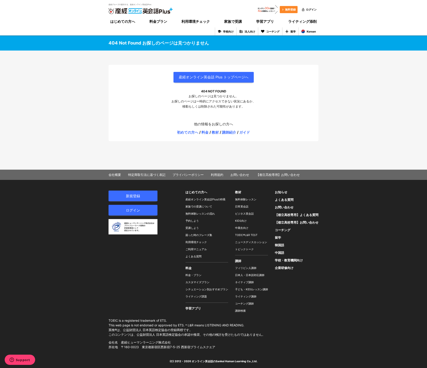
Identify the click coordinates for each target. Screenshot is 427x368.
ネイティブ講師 (244, 282)
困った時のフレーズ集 (198, 235)
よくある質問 (193, 256)
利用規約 (217, 175)
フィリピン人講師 (245, 268)
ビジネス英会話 (244, 213)
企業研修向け (284, 268)
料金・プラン (193, 275)
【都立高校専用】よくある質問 (296, 215)
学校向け (228, 31)
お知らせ (281, 192)
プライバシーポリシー (188, 175)
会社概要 (115, 175)
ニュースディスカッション (251, 242)
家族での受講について (198, 206)
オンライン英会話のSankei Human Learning (219, 361)
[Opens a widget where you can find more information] (19, 360)
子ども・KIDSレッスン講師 (251, 289)
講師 (238, 261)
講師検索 (240, 310)
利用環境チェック (195, 21)
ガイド (244, 132)
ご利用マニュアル (196, 249)
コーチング (273, 31)
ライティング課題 (196, 296)
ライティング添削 (302, 21)
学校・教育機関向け (289, 260)
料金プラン (158, 21)
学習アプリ (265, 21)
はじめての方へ (122, 21)
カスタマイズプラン (197, 282)
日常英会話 (241, 206)
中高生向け (241, 228)
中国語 (279, 252)
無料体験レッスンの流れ (200, 213)
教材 (215, 132)
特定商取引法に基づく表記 (146, 175)
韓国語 (279, 245)
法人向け (250, 31)
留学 (293, 31)
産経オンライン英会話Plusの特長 (205, 199)
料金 (205, 132)
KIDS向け (241, 220)
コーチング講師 (244, 303)
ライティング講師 (245, 296)
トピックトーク (244, 249)
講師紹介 (229, 132)
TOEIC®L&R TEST (246, 235)
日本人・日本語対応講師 (249, 275)
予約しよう (192, 220)
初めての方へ (187, 132)
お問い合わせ (239, 175)
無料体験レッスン (245, 199)
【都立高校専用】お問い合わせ (278, 175)
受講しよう (192, 228)
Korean (311, 31)
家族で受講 (233, 21)
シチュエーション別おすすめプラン (206, 289)
